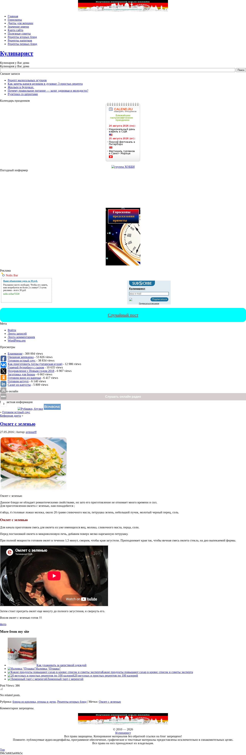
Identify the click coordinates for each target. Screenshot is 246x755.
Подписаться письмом (149, 303)
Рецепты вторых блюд (71, 701)
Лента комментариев (21, 337)
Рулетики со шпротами (23, 94)
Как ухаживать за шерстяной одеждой (61, 665)
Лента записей (17, 333)
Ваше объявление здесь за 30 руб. (20, 281)
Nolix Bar (12, 275)
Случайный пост (123, 315)
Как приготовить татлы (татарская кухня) (35, 364)
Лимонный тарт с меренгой (65, 679)
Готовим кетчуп (18, 381)
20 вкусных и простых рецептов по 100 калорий (106, 675)
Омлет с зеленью (17, 423)
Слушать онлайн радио (123, 396)
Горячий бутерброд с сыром (26, 367)
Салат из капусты (19, 384)
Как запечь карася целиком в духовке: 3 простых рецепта (45, 83)
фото (3, 624)
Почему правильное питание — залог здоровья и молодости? (48, 90)
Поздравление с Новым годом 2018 (31, 371)
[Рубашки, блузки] (30, 408)
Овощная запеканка (21, 357)
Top (2, 749)
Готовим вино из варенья (24, 377)
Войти (12, 330)
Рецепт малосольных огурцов (27, 80)
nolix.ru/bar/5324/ (11, 294)
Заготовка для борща (21, 374)
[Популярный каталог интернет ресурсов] (52, 408)
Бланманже (15, 353)
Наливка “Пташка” (48, 668)
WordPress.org (17, 340)
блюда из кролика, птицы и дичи (34, 701)
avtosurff (31, 432)
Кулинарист (16, 53)
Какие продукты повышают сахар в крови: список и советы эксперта (147, 672)
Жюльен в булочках (21, 87)
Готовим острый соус (22, 360)
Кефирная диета (10, 415)
